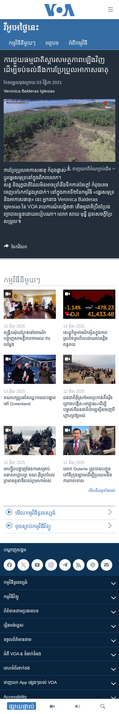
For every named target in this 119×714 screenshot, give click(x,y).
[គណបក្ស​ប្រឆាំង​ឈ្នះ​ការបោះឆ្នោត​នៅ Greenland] (30, 369)
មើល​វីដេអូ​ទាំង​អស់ (101, 490)
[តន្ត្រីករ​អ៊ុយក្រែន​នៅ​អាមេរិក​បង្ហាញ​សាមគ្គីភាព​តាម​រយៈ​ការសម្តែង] (30, 304)
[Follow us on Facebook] (9, 565)
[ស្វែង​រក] (103, 706)
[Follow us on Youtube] (37, 565)
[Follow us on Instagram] (51, 565)
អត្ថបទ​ (52, 43)
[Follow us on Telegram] (65, 565)
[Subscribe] (106, 565)
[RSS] (79, 565)
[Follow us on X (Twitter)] (23, 565)
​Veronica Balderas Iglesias (29, 91)
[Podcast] (92, 565)
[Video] (52, 706)
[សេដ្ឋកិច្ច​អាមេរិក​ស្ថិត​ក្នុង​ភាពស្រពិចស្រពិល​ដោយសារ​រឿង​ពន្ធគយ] (89, 304)
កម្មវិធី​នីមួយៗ (22, 43)
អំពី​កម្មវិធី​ (78, 43)
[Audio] (77, 706)
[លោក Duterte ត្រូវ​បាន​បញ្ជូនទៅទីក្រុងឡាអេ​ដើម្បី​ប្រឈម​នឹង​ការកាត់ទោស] (89, 440)
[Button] (15, 247)
